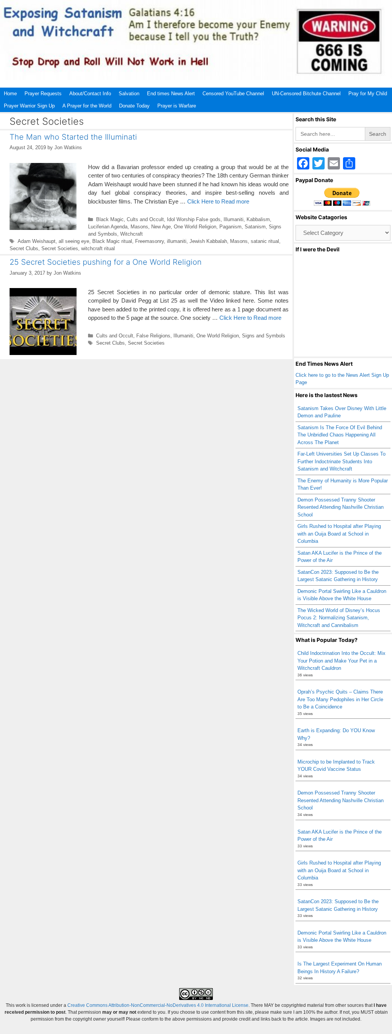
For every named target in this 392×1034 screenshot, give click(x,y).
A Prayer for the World (86, 106)
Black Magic (110, 219)
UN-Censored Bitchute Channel (306, 93)
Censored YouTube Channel (233, 93)
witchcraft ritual (98, 248)
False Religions (153, 336)
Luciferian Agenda (107, 227)
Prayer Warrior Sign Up (29, 106)
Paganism (230, 227)
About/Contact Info (90, 93)
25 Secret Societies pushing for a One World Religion (106, 262)
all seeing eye (74, 241)
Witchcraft (131, 234)
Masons (139, 227)
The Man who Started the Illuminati (73, 137)
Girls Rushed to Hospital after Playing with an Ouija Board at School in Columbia (339, 533)
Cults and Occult (145, 219)
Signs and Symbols (263, 336)
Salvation (129, 93)
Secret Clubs (24, 248)
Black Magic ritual (112, 241)
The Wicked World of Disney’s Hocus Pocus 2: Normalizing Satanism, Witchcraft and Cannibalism (338, 617)
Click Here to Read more (218, 201)
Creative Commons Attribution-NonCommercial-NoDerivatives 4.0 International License (157, 1005)
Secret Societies (59, 248)
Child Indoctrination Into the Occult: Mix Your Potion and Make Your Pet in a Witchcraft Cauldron (341, 660)
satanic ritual (265, 241)
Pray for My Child (367, 93)
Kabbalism (258, 219)
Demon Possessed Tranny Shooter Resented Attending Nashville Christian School (340, 507)
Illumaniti (233, 219)
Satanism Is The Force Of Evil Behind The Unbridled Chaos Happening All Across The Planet (339, 435)
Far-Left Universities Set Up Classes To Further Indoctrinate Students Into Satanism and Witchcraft (341, 461)
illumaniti (176, 241)
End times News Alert (171, 93)
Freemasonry (149, 241)
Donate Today (134, 106)
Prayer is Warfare (176, 106)
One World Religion (195, 227)
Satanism (255, 227)
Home (10, 93)
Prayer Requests (43, 93)
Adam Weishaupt (37, 241)
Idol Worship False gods (193, 219)
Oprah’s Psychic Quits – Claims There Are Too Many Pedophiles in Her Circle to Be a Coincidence (340, 699)
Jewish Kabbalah (208, 241)
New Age (161, 227)
